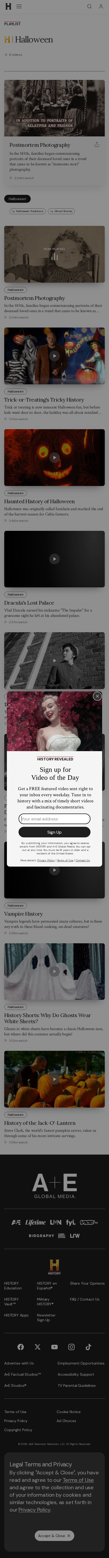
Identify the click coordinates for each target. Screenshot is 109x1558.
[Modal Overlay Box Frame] (54, 779)
